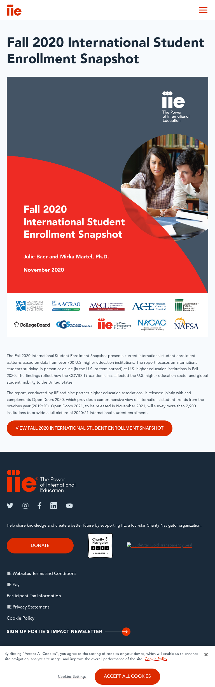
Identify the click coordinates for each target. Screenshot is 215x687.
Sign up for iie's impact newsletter (54, 632)
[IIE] (41, 481)
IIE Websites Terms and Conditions (41, 574)
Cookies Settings (72, 677)
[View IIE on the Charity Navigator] (100, 545)
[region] (107, 666)
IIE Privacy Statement (28, 607)
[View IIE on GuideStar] (159, 545)
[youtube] (69, 505)
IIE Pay (13, 585)
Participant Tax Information (34, 596)
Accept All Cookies (127, 676)
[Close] (206, 654)
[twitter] (10, 505)
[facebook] (39, 505)
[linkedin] (53, 505)
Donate (40, 546)
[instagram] (25, 505)
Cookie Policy (20, 618)
